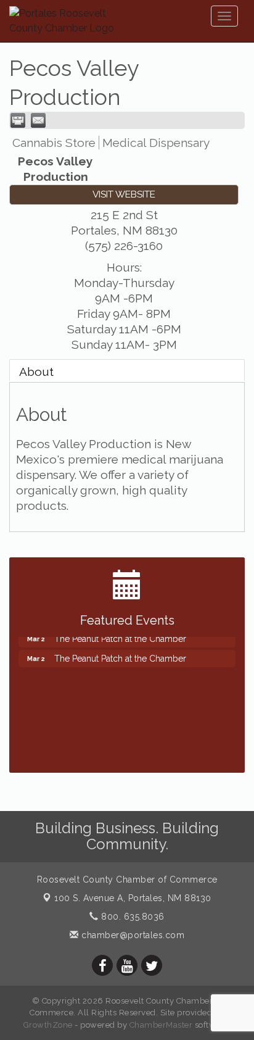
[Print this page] (17, 120)
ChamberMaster (161, 1025)
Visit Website (123, 194)
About (36, 371)
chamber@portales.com (131, 935)
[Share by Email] (38, 120)
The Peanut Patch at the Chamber (120, 655)
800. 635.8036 (132, 916)
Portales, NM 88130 (132, 898)
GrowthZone (48, 1025)
